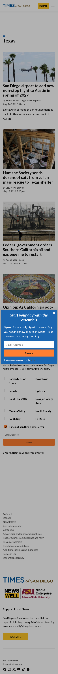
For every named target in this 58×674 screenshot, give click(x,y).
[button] (29, 337)
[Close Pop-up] (54, 313)
